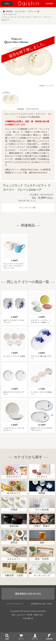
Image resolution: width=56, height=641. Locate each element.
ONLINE (9, 11)
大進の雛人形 (28, 618)
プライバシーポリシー (14, 604)
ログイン (35, 639)
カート (21, 639)
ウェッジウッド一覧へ (28, 208)
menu (7, 4)
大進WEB (49, 4)
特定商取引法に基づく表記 (41, 604)
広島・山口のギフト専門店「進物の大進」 (28, 615)
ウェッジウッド (10, 14)
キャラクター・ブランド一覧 (27, 11)
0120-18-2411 (34, 594)
